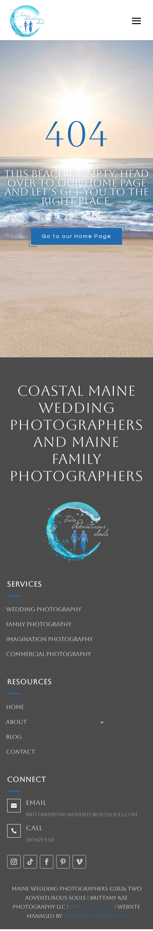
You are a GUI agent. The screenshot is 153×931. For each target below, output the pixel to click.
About (16, 722)
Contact (20, 752)
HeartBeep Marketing (95, 916)
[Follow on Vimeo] (79, 861)
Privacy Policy (91, 907)
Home (15, 707)
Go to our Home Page (76, 236)
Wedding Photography (43, 610)
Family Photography (39, 625)
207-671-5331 (40, 840)
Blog (14, 737)
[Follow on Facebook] (46, 861)
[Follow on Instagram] (14, 861)
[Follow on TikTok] (30, 861)
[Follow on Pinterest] (63, 861)
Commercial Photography (48, 654)
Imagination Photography (49, 640)
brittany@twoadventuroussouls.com (81, 814)
